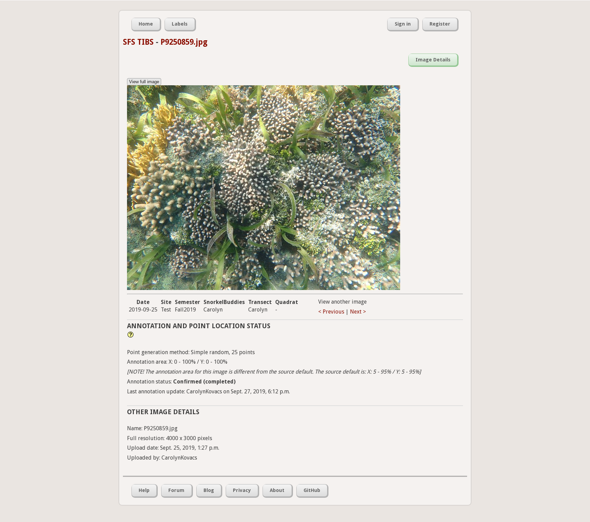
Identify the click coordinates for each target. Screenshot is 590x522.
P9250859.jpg (184, 42)
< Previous (331, 311)
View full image (144, 81)
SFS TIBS (138, 42)
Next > (358, 311)
